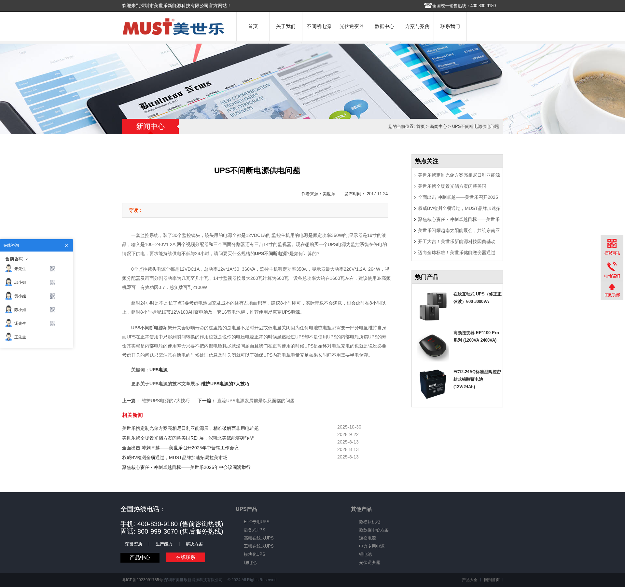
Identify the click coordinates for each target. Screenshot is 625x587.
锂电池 (250, 562)
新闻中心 (438, 126)
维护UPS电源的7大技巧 (225, 383)
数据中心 (384, 26)
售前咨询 (14, 258)
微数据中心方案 (374, 529)
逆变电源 (367, 538)
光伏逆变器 (352, 26)
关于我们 (286, 26)
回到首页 (492, 580)
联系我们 (450, 26)
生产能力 (164, 543)
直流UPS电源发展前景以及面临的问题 (256, 400)
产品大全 (470, 580)
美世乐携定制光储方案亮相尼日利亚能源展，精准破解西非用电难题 (190, 428)
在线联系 (185, 557)
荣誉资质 (133, 543)
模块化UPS (254, 554)
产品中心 (140, 557)
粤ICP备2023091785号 (142, 580)
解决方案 (194, 543)
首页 (253, 26)
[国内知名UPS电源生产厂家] (173, 33)
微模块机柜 (369, 521)
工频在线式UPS (259, 546)
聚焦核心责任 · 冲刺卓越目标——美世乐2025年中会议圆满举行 (186, 467)
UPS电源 (158, 369)
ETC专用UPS (257, 521)
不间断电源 (319, 26)
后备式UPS (254, 529)
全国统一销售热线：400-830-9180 (464, 5)
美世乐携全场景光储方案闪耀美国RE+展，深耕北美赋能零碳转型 (188, 438)
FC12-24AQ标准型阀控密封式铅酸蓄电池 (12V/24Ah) (477, 379)
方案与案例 (417, 26)
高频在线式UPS (259, 538)
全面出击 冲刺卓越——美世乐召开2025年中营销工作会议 (180, 447)
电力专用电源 (371, 546)
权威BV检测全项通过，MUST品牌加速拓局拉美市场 (175, 457)
